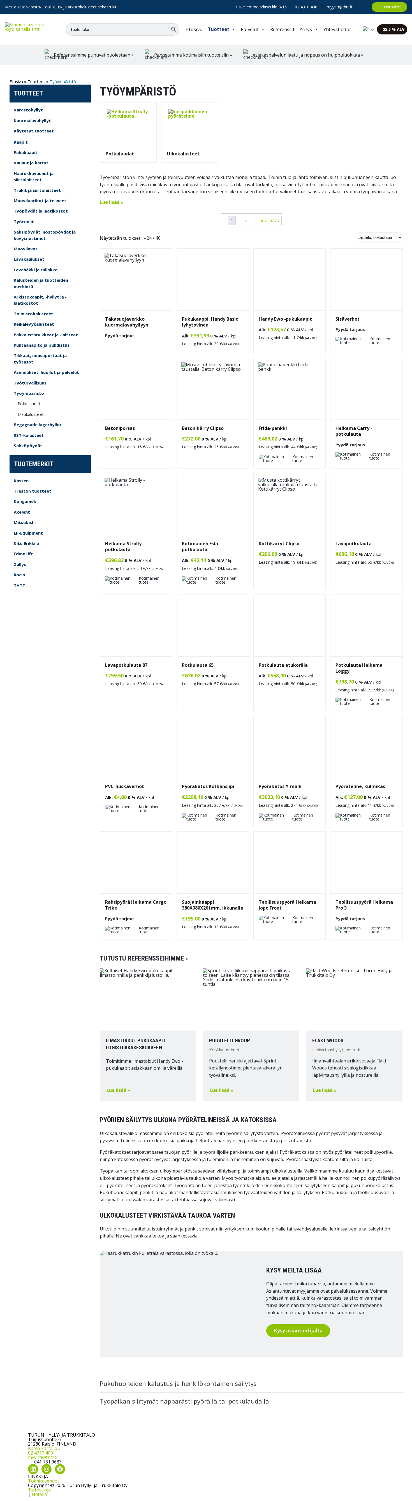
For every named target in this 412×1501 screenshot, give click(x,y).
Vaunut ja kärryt (31, 163)
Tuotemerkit (34, 464)
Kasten (21, 480)
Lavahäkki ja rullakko (36, 269)
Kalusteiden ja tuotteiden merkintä (41, 283)
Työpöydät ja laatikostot (41, 211)
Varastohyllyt (28, 110)
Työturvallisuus (30, 383)
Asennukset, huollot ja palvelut (46, 372)
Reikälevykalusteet (34, 324)
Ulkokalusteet (31, 414)
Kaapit (21, 142)
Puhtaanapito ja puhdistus (42, 345)
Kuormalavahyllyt (32, 120)
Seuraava (269, 220)
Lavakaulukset (29, 259)
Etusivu (194, 29)
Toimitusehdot (43, 1481)
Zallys (20, 564)
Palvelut (250, 29)
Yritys (306, 29)
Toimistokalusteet (33, 313)
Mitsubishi (25, 522)
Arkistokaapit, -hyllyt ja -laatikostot (40, 300)
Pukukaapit (26, 152)
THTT (19, 585)
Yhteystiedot (337, 29)
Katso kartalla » (44, 1448)
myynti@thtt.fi (339, 7)
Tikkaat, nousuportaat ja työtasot (40, 358)
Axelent (22, 512)
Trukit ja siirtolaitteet (37, 190)
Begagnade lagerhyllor (38, 424)
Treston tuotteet (32, 491)
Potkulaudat (29, 403)
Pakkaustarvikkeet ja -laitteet (46, 334)
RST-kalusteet (29, 435)
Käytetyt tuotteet (34, 131)
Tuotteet (218, 29)
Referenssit (282, 29)
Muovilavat (26, 248)
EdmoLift (23, 553)
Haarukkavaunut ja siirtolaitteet (34, 176)
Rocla (19, 574)
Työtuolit (24, 221)
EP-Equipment (28, 533)
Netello (39, 1494)
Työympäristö (29, 393)
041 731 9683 (48, 1462)
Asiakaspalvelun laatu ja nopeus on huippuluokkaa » (308, 55)
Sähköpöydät (28, 445)
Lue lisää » (112, 202)
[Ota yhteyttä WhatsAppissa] (364, 7)
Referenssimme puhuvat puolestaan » (94, 55)
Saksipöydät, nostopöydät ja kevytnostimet (45, 235)
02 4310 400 (40, 1453)
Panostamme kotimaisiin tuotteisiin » (193, 55)
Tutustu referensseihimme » (144, 958)
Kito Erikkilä (26, 543)
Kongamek (25, 501)
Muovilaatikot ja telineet (40, 200)
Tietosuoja (39, 1490)
